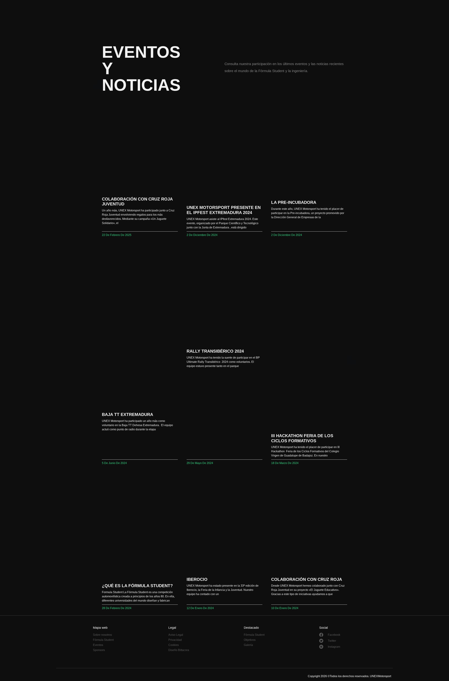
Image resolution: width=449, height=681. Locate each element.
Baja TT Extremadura (127, 414)
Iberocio (197, 579)
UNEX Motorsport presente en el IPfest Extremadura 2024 (224, 210)
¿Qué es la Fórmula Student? (137, 585)
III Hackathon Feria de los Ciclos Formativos (302, 438)
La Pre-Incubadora (293, 202)
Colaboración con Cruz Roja (306, 579)
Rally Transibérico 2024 (215, 351)
